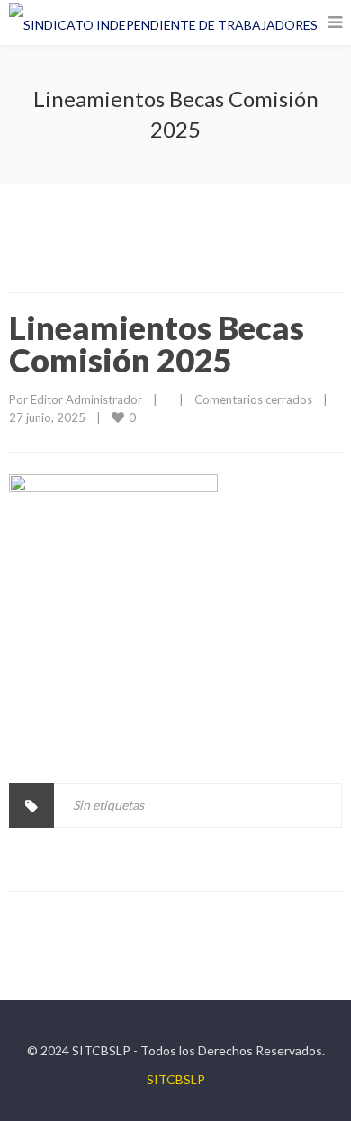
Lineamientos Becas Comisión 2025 (156, 344)
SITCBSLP (176, 1079)
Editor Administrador (86, 399)
